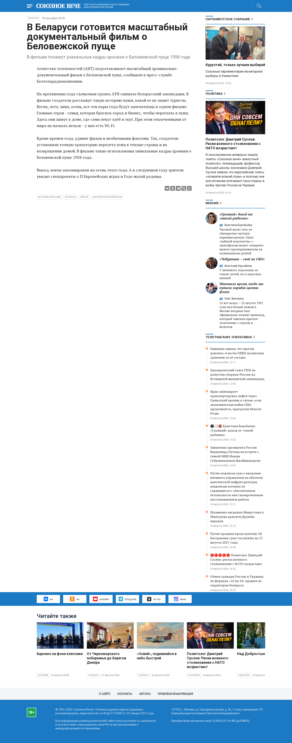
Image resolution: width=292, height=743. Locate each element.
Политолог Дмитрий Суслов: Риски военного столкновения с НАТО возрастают (233, 143)
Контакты (124, 693)
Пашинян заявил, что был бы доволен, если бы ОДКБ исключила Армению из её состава (237, 353)
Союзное (93, 675)
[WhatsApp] (189, 188)
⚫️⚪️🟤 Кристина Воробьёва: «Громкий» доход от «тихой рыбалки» (233, 430)
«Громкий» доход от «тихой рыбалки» (235, 216)
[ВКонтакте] (167, 188)
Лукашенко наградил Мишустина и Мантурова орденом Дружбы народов (237, 516)
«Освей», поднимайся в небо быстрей (157, 656)
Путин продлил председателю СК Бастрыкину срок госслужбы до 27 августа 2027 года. (236, 538)
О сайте (104, 693)
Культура (43, 675)
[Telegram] (178, 188)
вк (51, 599)
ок (77, 599)
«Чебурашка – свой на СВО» (242, 259)
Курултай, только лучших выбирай (235, 65)
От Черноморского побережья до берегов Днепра (106, 658)
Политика (214, 94)
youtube (104, 599)
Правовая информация (175, 693)
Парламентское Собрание (228, 19)
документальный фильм (107, 197)
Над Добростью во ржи (257, 654)
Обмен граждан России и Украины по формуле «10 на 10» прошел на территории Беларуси (236, 580)
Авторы (145, 693)
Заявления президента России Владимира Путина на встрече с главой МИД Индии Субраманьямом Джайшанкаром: (235, 454)
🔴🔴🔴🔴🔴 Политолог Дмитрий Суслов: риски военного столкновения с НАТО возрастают (236, 559)
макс (183, 599)
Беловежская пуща (49, 197)
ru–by (157, 599)
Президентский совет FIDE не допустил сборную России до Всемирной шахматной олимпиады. (237, 374)
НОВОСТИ (33, 18)
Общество (244, 675)
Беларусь (70, 197)
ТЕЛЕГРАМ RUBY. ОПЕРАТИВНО (229, 337)
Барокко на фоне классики (60, 654)
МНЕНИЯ (212, 203)
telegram (130, 599)
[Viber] (183, 188)
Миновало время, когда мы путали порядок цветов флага (241, 287)
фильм (84, 197)
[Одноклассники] (172, 188)
